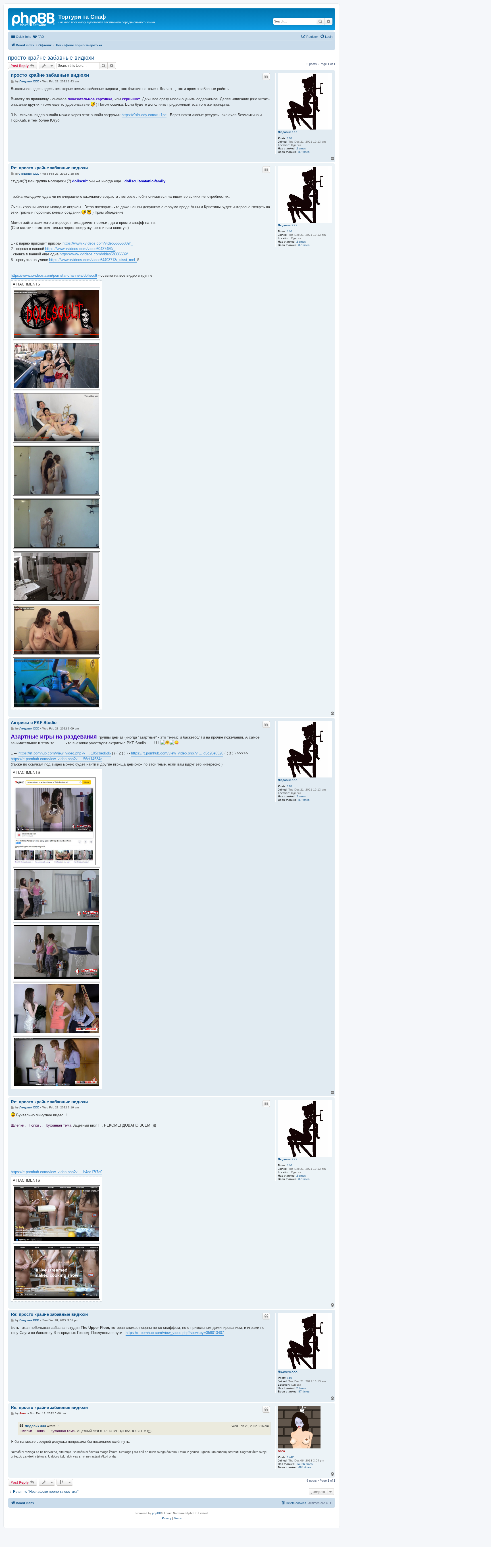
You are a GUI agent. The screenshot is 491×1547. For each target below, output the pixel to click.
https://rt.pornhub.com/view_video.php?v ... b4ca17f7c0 (56, 1172)
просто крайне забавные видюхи (51, 58)
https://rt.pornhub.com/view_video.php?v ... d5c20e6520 (177, 753)
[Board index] (33, 18)
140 (289, 138)
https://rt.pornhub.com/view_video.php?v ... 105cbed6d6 (64, 753)
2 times (301, 148)
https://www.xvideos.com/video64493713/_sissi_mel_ (93, 260)
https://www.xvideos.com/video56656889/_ (98, 243)
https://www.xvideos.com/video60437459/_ (80, 249)
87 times (303, 151)
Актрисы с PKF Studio (34, 722)
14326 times (304, 1463)
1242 (290, 1457)
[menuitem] (38, 36)
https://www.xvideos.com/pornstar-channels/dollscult (54, 275)
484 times (304, 1467)
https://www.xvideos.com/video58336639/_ (95, 254)
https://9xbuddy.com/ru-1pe (144, 115)
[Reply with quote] (266, 76)
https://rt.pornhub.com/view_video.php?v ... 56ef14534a (56, 759)
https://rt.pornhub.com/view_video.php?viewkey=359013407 (175, 1333)
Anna (281, 1450)
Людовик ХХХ (287, 132)
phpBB (156, 1513)
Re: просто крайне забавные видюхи (49, 167)
